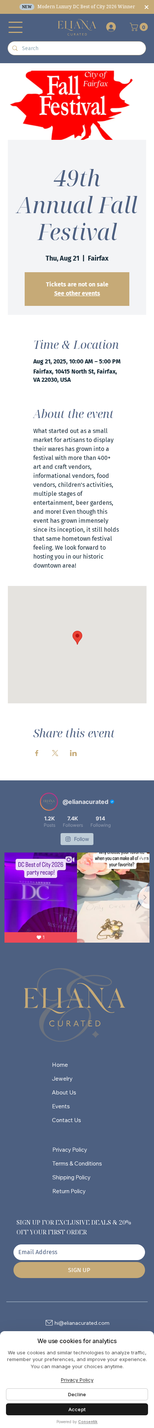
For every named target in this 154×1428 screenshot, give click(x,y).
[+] (110, 27)
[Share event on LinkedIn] (73, 753)
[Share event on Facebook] (36, 753)
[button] (140, 27)
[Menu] (15, 27)
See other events (77, 293)
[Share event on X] (55, 753)
